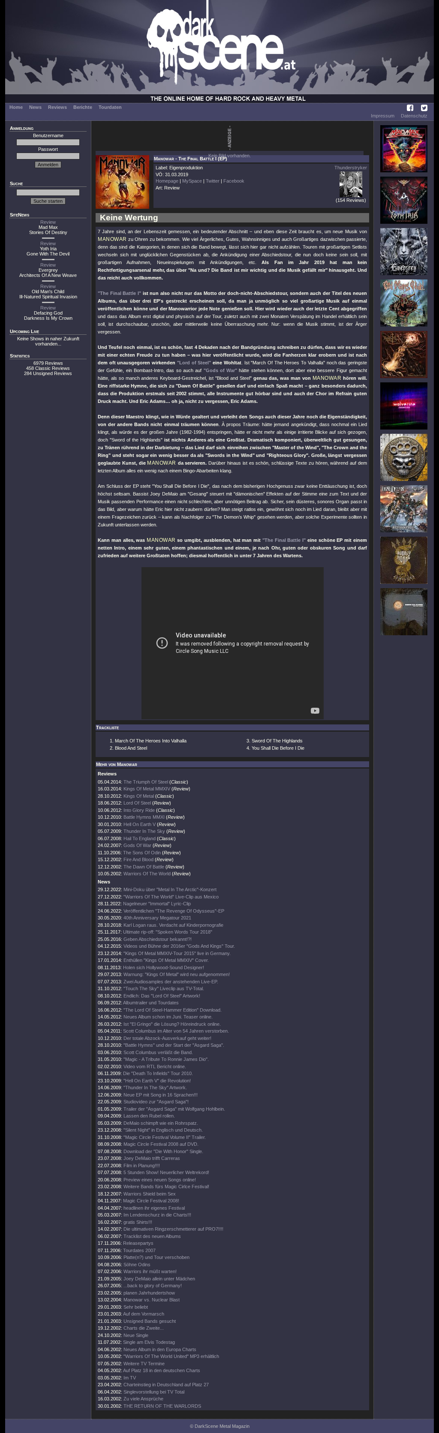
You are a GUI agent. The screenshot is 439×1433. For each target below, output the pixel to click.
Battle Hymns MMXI (144, 817)
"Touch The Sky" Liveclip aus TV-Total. (163, 988)
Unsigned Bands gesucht (149, 1321)
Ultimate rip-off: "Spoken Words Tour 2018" (167, 931)
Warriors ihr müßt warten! (150, 1271)
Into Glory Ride (139, 810)
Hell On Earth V (139, 824)
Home (16, 107)
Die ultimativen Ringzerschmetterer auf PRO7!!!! (173, 1229)
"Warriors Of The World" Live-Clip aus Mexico (171, 896)
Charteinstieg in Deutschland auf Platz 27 (166, 1384)
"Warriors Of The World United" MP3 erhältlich (171, 1356)
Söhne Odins (136, 1264)
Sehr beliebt (135, 1307)
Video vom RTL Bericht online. (154, 1066)
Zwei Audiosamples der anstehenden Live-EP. (170, 981)
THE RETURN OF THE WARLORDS (162, 1406)
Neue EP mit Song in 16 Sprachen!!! (160, 1094)
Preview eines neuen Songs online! (159, 1179)
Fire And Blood (138, 859)
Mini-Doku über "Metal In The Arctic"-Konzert (169, 889)
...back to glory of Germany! (152, 1285)
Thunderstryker (350, 167)
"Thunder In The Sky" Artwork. (155, 1087)
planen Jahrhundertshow (149, 1292)
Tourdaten (110, 107)
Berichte (82, 107)
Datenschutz (414, 115)
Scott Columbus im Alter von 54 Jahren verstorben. (176, 1030)
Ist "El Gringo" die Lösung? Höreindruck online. (172, 1024)
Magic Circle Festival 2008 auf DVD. (160, 1144)
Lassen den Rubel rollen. (149, 1115)
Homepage (167, 180)
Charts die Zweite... (143, 1328)
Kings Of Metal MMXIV (146, 788)
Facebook (233, 180)
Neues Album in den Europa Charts (159, 1349)
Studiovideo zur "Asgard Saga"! (156, 1101)
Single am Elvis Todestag (149, 1342)
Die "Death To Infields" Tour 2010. (158, 1073)
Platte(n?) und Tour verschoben (156, 1257)
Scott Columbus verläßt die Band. (158, 1052)
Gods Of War (137, 845)
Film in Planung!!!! (141, 1165)
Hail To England (139, 838)
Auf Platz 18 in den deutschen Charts (161, 1370)
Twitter (213, 180)
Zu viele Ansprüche (143, 1398)
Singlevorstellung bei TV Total (153, 1391)
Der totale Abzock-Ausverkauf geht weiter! (167, 1038)
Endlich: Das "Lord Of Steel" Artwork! (161, 995)
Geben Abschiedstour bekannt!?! (157, 939)
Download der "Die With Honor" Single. (163, 1151)
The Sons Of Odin (142, 852)
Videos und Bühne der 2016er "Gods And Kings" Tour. (179, 946)
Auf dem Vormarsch (143, 1313)
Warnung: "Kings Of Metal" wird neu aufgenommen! (176, 974)
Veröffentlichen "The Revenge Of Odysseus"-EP (173, 910)
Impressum (382, 115)
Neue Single (135, 1335)
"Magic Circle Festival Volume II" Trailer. (164, 1137)
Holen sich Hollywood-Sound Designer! (163, 967)
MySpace (192, 180)
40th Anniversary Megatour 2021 (157, 917)
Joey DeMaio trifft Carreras (151, 1158)
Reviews (57, 107)
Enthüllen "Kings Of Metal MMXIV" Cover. (166, 960)
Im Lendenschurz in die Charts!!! (157, 1214)
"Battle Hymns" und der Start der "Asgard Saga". (173, 1045)
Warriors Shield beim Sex (149, 1193)
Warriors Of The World (147, 873)
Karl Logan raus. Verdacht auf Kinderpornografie (173, 925)
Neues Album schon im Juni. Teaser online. (168, 1016)
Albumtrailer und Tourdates (151, 1002)
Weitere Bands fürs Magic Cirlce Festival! (166, 1186)
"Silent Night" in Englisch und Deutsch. (163, 1130)
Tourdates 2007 (139, 1250)
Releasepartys (138, 1243)
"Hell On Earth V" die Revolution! (157, 1080)
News (35, 107)
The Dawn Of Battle (143, 866)
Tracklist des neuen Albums (152, 1236)
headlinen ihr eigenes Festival (154, 1208)
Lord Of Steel (137, 802)
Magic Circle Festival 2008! (151, 1200)
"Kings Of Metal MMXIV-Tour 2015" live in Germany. (177, 953)
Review (48, 222)
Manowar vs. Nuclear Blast (151, 1299)
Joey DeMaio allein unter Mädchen (159, 1278)
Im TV (129, 1377)
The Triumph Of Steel (145, 781)
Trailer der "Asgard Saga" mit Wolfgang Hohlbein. (174, 1109)
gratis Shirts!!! (137, 1222)
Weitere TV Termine (144, 1363)
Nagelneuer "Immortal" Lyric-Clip (157, 903)
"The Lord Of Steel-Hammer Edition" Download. (172, 1009)
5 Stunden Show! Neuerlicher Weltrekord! (166, 1172)
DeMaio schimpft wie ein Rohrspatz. (160, 1123)
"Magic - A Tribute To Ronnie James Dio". (166, 1059)
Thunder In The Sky (144, 831)
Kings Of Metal (138, 796)
